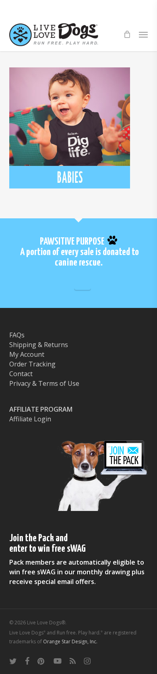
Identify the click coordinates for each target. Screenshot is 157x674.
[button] (143, 34)
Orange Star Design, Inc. (70, 641)
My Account (26, 354)
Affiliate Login (30, 418)
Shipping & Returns (38, 344)
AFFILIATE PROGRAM (40, 409)
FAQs (17, 335)
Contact (21, 373)
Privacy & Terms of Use (44, 383)
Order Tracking (32, 364)
